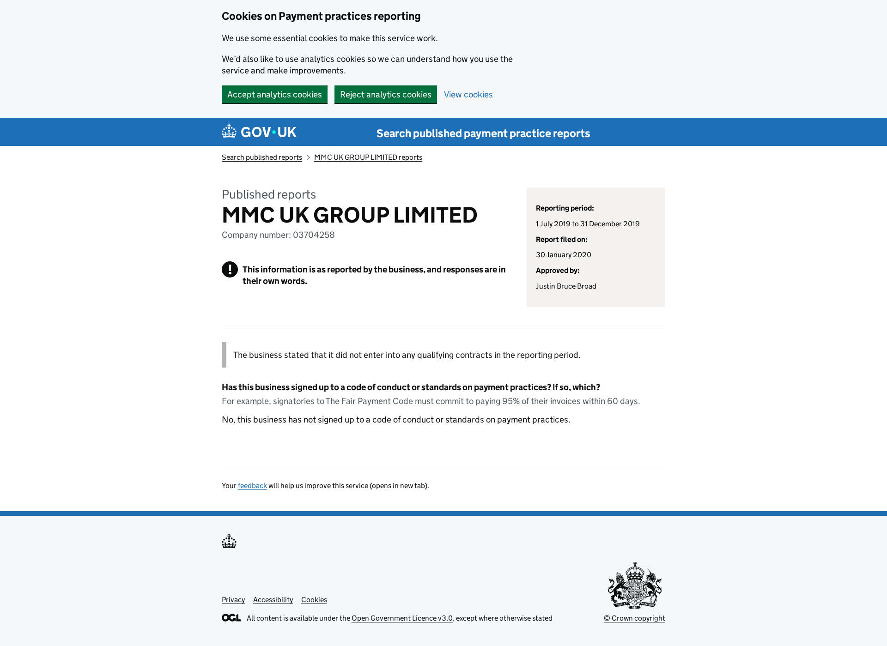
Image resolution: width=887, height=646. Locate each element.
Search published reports (262, 157)
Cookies (314, 599)
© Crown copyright (634, 618)
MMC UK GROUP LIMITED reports (368, 157)
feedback (252, 485)
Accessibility (273, 599)
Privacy (233, 599)
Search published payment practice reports (483, 133)
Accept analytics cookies (274, 94)
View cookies (468, 94)
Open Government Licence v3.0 (402, 618)
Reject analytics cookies (385, 94)
